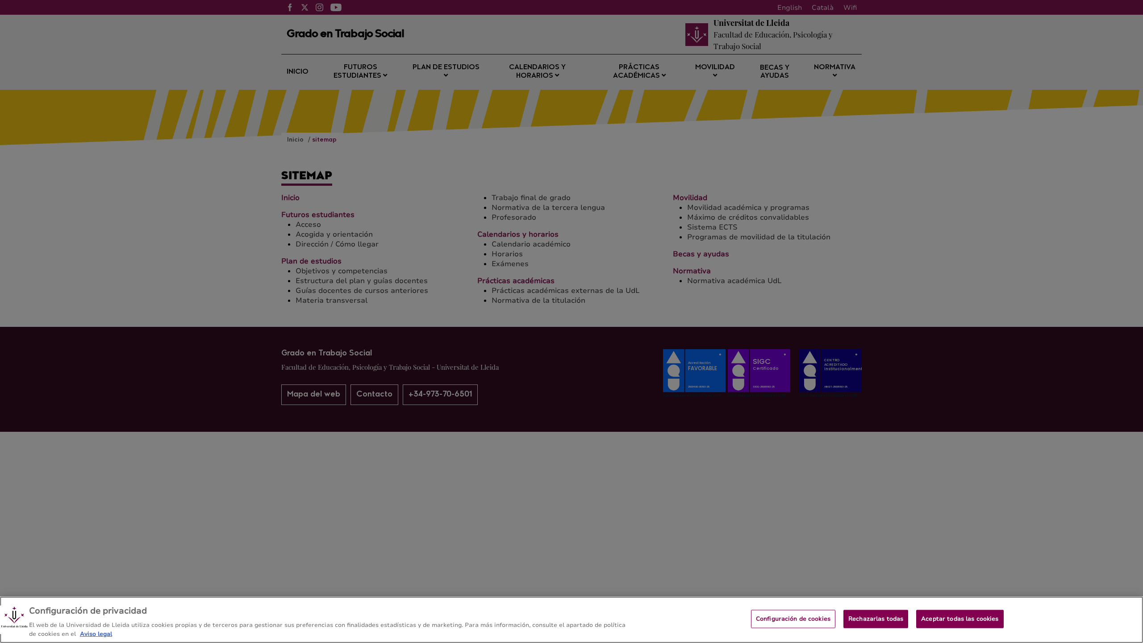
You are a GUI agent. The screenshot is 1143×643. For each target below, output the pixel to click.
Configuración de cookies (793, 619)
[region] (571, 620)
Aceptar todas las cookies (959, 619)
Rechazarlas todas (875, 619)
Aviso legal (96, 634)
